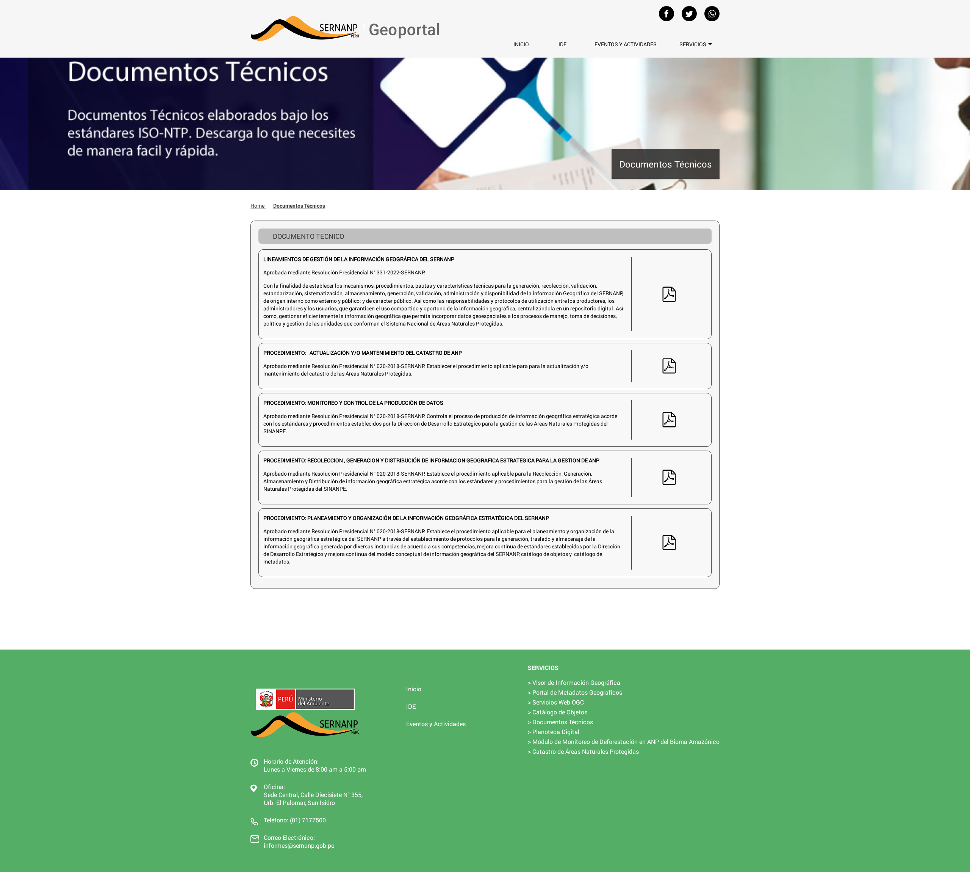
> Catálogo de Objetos (557, 712)
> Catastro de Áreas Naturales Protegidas (583, 751)
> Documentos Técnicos (560, 722)
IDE (562, 44)
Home (258, 205)
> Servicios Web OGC (556, 702)
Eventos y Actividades (626, 44)
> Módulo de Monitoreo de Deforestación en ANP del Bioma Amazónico (624, 741)
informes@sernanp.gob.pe (299, 845)
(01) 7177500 (308, 820)
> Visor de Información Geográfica (574, 682)
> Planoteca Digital (553, 732)
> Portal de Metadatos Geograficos (575, 692)
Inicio (521, 44)
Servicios (692, 44)
